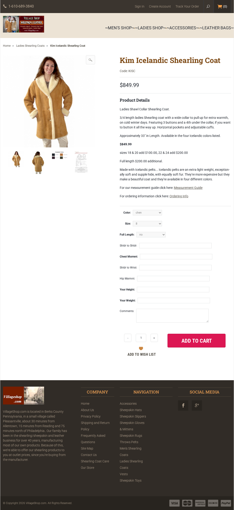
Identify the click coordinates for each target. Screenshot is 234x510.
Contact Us (89, 455)
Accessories (128, 403)
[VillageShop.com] (23, 24)
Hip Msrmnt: (127, 278)
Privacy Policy (91, 416)
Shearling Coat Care (95, 461)
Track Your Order (187, 6)
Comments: (127, 311)
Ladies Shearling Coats (30, 45)
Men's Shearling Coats (130, 452)
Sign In (139, 6)
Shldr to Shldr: (128, 245)
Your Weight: (128, 300)
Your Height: (127, 289)
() (225, 6)
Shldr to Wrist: (128, 267)
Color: (127, 212)
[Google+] (197, 405)
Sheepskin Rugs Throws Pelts (131, 439)
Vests (124, 474)
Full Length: (127, 234)
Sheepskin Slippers (133, 416)
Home (7, 45)
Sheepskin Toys (130, 480)
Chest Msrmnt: (129, 256)
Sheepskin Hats (131, 410)
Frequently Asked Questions (93, 439)
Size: (128, 223)
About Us (87, 410)
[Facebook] (183, 405)
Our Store (87, 467)
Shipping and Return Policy (95, 426)
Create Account (160, 6)
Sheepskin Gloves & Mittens (132, 426)
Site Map (87, 448)
